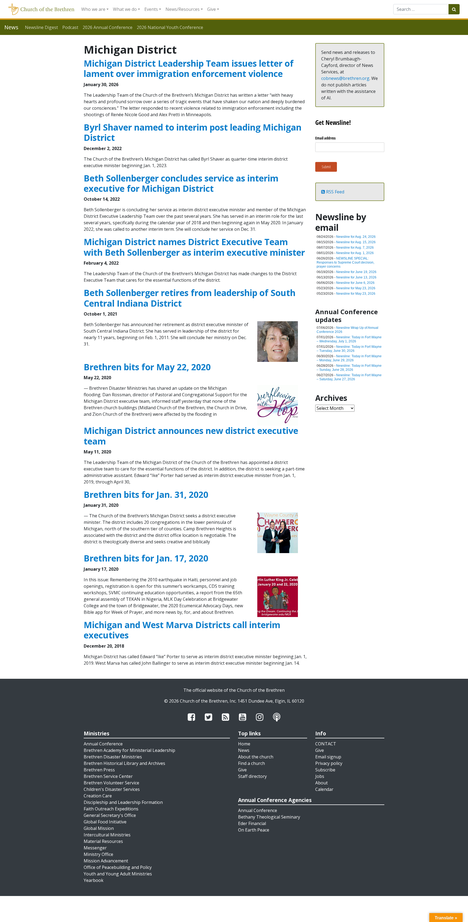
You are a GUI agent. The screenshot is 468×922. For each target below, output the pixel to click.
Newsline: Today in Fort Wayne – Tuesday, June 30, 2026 (349, 349)
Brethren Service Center (108, 776)
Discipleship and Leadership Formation (123, 802)
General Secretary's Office (110, 815)
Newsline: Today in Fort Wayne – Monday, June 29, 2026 (349, 358)
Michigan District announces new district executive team (191, 436)
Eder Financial (252, 823)
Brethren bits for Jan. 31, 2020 (146, 494)
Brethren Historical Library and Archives (124, 763)
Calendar (324, 789)
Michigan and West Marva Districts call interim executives (182, 630)
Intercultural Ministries (107, 835)
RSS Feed (334, 192)
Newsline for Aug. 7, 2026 (355, 247)
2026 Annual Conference (107, 27)
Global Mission (99, 828)
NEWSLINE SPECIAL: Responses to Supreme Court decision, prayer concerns (345, 262)
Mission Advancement (106, 861)
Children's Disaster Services (112, 789)
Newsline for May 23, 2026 (355, 288)
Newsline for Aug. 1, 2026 (355, 253)
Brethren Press (99, 770)
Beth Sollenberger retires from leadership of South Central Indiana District (189, 298)
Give (211, 9)
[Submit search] (454, 9)
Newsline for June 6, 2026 (355, 283)
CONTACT (325, 744)
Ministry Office (98, 854)
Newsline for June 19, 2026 (356, 272)
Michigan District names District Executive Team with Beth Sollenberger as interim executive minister (194, 247)
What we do (125, 9)
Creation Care (98, 796)
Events (151, 9)
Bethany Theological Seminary (269, 817)
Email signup (328, 757)
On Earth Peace (253, 830)
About (321, 783)
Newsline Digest (41, 27)
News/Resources (182, 9)
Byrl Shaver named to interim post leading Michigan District (192, 132)
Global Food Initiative (105, 822)
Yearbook (93, 880)
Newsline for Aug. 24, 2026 (356, 237)
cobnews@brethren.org (345, 78)
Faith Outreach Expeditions (111, 809)
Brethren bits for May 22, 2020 (147, 367)
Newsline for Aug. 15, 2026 (356, 242)
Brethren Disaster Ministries (113, 757)
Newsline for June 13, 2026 (356, 277)
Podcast (70, 27)
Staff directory (252, 776)
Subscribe (325, 770)
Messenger (95, 848)
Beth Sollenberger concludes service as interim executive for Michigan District (181, 183)
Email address (325, 138)
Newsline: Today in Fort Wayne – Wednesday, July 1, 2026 (349, 339)
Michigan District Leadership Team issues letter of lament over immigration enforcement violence (189, 68)
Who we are (93, 9)
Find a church (251, 763)
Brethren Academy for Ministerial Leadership (129, 750)
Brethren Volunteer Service (111, 783)
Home (244, 744)
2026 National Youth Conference (170, 27)
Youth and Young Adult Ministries (118, 874)
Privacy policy (328, 763)
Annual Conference (103, 744)
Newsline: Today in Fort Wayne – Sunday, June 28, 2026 (349, 368)
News (243, 750)
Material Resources (103, 841)
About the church (255, 757)
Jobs (319, 776)
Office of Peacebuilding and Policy (118, 867)
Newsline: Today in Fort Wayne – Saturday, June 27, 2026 (349, 377)
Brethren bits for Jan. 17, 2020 (146, 558)
